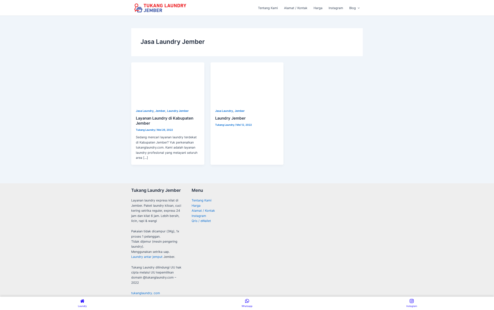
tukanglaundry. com (145, 293)
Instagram (199, 216)
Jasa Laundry (145, 110)
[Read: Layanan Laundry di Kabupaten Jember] (167, 83)
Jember (160, 110)
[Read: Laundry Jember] (247, 83)
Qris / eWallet (201, 221)
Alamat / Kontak (203, 210)
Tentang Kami (201, 200)
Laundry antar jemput (146, 257)
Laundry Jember (178, 110)
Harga (196, 205)
